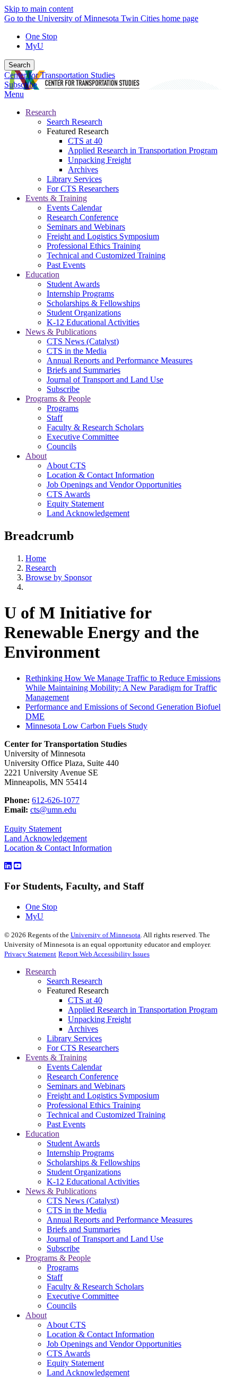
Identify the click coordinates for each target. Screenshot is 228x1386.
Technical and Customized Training (106, 1114)
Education (42, 1133)
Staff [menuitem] (55, 417)
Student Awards (73, 1143)
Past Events (66, 1124)
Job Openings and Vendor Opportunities (114, 1343)
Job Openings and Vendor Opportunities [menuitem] (114, 484)
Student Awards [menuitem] (73, 284)
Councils (61, 1305)
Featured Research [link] (78, 131)
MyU (34, 45)
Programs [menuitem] (62, 408)
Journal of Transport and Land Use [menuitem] (105, 379)
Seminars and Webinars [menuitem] (86, 226)
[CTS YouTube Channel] (17, 865)
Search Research (74, 981)
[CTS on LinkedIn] (8, 865)
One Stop (41, 36)
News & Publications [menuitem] (61, 331)
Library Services (74, 1038)
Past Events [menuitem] (66, 264)
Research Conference (82, 1076)
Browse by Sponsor (58, 577)
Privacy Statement (30, 954)
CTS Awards (68, 1353)
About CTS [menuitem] (66, 465)
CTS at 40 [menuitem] (85, 140)
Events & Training (56, 1057)
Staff (55, 1277)
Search (19, 65)
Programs (62, 1267)
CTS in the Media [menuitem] (77, 350)
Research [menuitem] (40, 112)
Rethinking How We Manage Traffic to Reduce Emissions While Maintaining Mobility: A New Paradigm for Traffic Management (123, 688)
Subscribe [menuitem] (63, 389)
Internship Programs (80, 1152)
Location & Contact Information (58, 847)
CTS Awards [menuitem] (68, 494)
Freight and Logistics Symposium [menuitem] (103, 236)
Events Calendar (74, 1066)
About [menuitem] (36, 455)
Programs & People (58, 1257)
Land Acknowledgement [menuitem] (88, 513)
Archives (83, 1028)
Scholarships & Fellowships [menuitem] (93, 303)
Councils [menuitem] (61, 446)
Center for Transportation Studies (59, 75)
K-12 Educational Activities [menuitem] (93, 322)
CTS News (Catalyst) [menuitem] (83, 341)
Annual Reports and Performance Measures (119, 1219)
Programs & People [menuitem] (58, 398)
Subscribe (20, 84)
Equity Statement (33, 828)
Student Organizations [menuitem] (84, 312)
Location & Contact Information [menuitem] (100, 475)
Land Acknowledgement (45, 838)
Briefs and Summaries (83, 1229)
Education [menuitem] (42, 274)
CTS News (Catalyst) (83, 1200)
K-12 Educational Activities (93, 1181)
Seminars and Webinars (86, 1086)
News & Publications (61, 1191)
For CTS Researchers (83, 1047)
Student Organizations (84, 1171)
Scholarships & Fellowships (93, 1162)
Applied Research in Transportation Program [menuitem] (142, 150)
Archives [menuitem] (83, 169)
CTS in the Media (77, 1210)
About (36, 1315)
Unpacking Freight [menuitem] (99, 159)
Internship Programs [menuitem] (80, 293)
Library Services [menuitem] (74, 179)
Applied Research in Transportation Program (142, 1009)
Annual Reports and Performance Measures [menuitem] (119, 360)
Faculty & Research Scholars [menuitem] (95, 427)
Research (40, 567)
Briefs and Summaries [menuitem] (83, 369)
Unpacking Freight (99, 1019)
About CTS (66, 1324)
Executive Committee (83, 1296)
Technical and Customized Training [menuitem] (106, 255)
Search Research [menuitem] (74, 121)
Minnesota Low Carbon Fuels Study (86, 725)
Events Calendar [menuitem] (74, 207)
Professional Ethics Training (94, 1105)
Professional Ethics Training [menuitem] (94, 245)
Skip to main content (38, 8)
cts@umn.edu (53, 809)
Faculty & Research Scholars (95, 1286)
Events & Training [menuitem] (56, 198)
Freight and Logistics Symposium (103, 1095)
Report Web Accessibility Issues (104, 954)
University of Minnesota (106, 935)
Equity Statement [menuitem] (75, 503)
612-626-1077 (56, 800)
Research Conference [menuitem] (82, 217)
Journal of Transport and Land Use (105, 1238)
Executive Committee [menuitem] (83, 436)
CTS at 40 (85, 1000)
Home (35, 558)
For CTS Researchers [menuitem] (83, 188)
